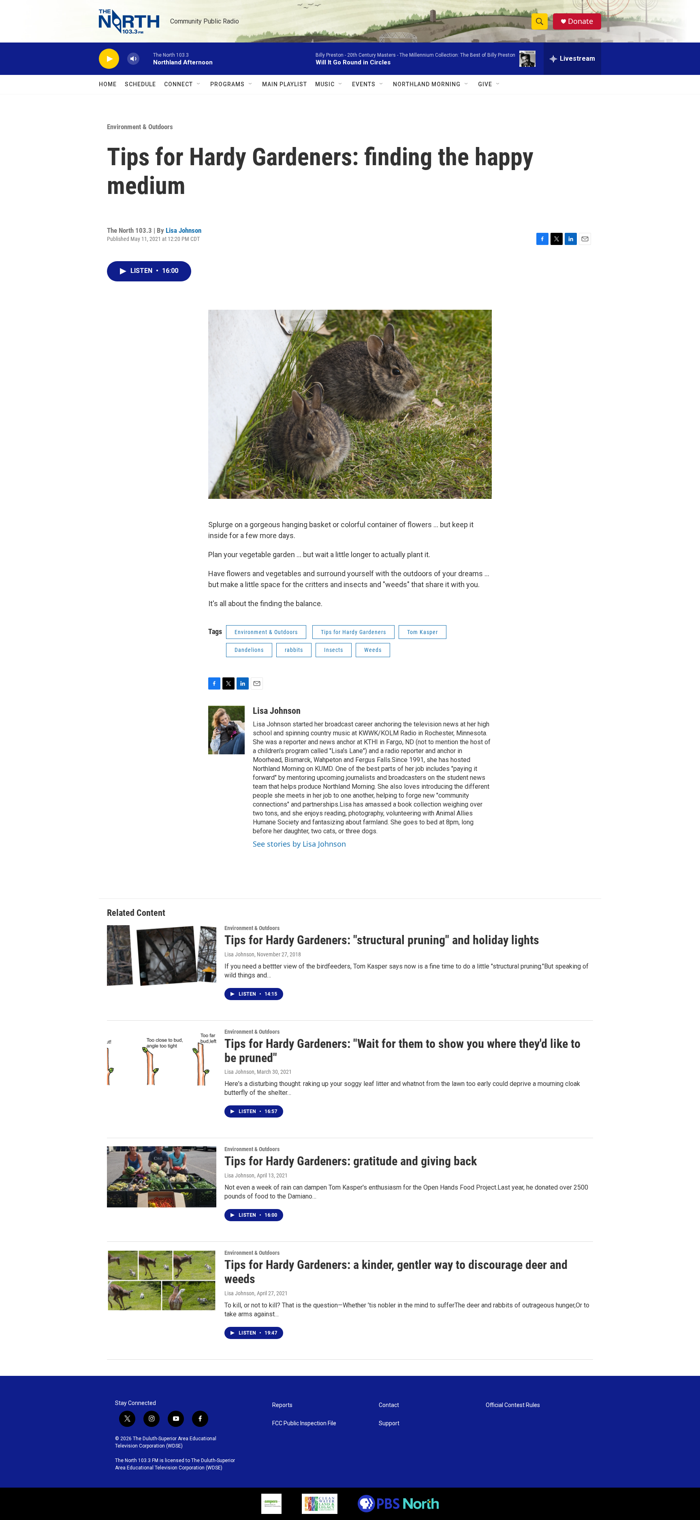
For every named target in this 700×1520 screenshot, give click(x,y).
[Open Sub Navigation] (199, 84)
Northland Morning (427, 84)
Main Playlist (284, 84)
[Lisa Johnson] (226, 730)
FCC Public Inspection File (304, 1423)
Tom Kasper (422, 632)
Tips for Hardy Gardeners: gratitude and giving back (350, 1161)
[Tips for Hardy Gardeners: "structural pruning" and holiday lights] (161, 955)
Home (108, 84)
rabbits (294, 650)
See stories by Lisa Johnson (299, 844)
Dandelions (249, 650)
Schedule (140, 84)
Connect (178, 84)
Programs (227, 84)
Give (485, 84)
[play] (108, 59)
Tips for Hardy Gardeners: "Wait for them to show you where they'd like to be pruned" (402, 1051)
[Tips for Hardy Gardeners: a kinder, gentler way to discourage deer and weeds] (161, 1280)
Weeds (373, 650)
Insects (333, 650)
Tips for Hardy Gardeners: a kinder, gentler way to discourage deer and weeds (396, 1272)
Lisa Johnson (183, 230)
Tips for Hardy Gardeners (353, 632)
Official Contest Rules (513, 1405)
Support (389, 1423)
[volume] (133, 59)
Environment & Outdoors (140, 127)
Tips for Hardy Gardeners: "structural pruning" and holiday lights (381, 940)
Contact (389, 1405)
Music (325, 84)
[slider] (146, 58)
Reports (282, 1405)
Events (364, 84)
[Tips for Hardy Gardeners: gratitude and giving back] (161, 1176)
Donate (580, 21)
